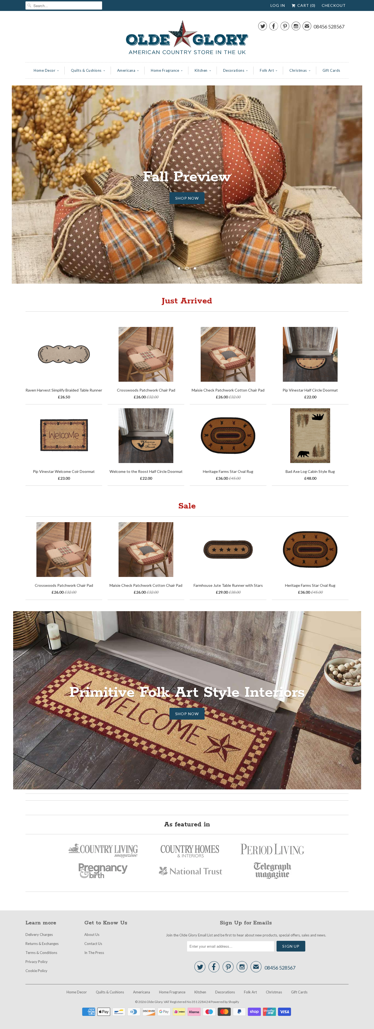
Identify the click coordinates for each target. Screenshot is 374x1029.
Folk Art (267, 70)
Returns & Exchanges (42, 943)
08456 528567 (328, 27)
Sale (187, 506)
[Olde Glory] (187, 38)
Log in (278, 5)
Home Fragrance (165, 70)
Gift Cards (331, 70)
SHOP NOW (187, 198)
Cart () (305, 5)
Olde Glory (154, 1002)
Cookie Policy (36, 970)
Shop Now (187, 713)
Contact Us (93, 943)
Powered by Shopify (225, 1002)
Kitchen (201, 70)
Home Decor (44, 70)
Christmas (298, 70)
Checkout (334, 5)
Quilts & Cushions (86, 70)
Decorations (233, 70)
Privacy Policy (36, 961)
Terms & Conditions (41, 952)
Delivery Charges (39, 934)
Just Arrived (187, 301)
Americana (126, 70)
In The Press (94, 952)
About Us (91, 934)
